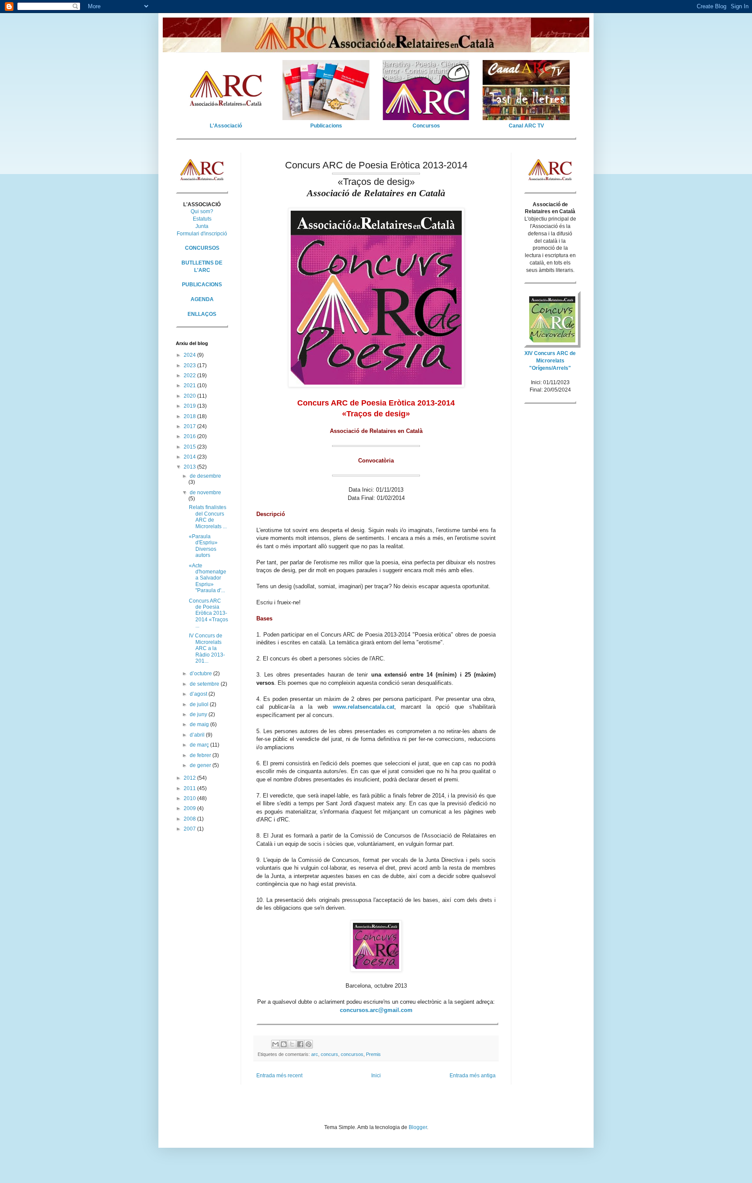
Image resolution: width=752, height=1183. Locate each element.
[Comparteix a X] (292, 1044)
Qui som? (202, 211)
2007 (190, 829)
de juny (199, 714)
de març (200, 745)
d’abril (198, 735)
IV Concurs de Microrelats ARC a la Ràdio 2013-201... (207, 648)
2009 (190, 808)
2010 (190, 798)
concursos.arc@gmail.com (376, 1010)
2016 (190, 436)
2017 (190, 426)
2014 (190, 457)
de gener (201, 765)
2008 (190, 819)
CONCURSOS (202, 248)
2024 (190, 355)
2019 (190, 406)
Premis (373, 1054)
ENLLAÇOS (202, 314)
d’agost (199, 694)
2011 (190, 788)
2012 (190, 778)
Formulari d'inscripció (202, 234)
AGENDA (202, 299)
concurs (329, 1054)
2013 (190, 467)
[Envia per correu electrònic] (275, 1044)
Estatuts (202, 219)
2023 (190, 365)
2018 (190, 416)
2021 (190, 385)
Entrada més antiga (473, 1075)
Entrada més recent (279, 1075)
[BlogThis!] (283, 1044)
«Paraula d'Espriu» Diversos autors (203, 545)
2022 (190, 375)
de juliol (200, 704)
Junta (201, 226)
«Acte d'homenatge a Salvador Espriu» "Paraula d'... (207, 578)
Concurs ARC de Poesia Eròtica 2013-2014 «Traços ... (208, 613)
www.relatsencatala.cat (363, 707)
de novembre (205, 492)
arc (314, 1054)
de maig (200, 724)
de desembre (205, 476)
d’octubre (201, 673)
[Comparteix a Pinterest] (308, 1044)
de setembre (205, 684)
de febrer (201, 755)
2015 (190, 447)
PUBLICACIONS (202, 285)
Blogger (418, 1127)
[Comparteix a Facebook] (300, 1044)
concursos (352, 1054)
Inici (376, 1075)
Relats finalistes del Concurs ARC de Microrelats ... (208, 516)
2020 (190, 396)
